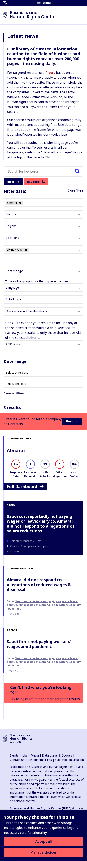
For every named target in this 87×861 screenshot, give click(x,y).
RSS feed (33, 182)
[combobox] (43, 271)
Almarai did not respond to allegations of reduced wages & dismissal (39, 584)
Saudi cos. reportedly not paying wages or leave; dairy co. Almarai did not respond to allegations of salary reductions (40, 524)
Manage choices (43, 852)
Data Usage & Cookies (57, 755)
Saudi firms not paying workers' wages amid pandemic (39, 644)
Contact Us (17, 760)
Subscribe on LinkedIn (69, 760)
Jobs (25, 755)
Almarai (16, 450)
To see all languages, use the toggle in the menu (37, 281)
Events (14, 755)
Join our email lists (40, 760)
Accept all (43, 841)
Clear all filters (14, 393)
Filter (10, 182)
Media (35, 755)
